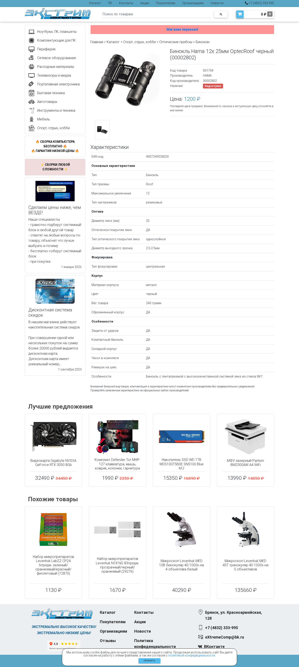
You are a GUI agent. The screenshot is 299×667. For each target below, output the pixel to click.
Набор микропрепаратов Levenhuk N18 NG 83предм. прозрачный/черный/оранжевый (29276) (117, 565)
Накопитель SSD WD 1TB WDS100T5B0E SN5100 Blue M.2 (181, 464)
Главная (96, 42)
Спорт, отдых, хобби (139, 42)
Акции (144, 3)
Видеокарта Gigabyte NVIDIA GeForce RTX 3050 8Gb (53, 463)
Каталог (95, 3)
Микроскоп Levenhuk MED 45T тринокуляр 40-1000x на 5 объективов (245, 565)
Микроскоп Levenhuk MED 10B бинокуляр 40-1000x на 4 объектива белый (181, 565)
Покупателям (165, 3)
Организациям (193, 3)
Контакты (126, 3)
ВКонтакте (214, 646)
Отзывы (108, 640)
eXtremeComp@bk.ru (224, 637)
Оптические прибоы (175, 42)
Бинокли (202, 42)
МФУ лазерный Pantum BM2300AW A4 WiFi (245, 463)
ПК (110, 3)
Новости (217, 3)
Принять (149, 660)
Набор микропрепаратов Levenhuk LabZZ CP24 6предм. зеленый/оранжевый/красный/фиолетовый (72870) (53, 565)
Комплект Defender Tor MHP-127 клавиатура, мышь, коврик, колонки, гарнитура (117, 464)
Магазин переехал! (182, 29)
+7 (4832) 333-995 (261, 3)
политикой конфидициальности (191, 655)
